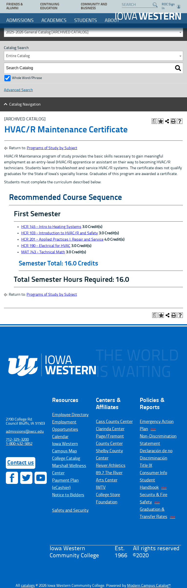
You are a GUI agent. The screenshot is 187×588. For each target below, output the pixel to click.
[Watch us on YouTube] (41, 478)
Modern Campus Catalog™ (148, 586)
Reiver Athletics (110, 465)
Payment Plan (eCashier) (65, 484)
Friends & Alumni (14, 6)
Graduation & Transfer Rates (153, 513)
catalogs (28, 586)
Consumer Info (153, 473)
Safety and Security (70, 510)
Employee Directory (70, 415)
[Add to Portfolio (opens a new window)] (160, 121)
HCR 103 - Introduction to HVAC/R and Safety (59, 233)
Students (85, 20)
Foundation (106, 502)
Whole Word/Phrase (27, 78)
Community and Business (94, 6)
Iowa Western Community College (148, 16)
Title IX (146, 465)
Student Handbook (149, 484)
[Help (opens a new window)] (179, 121)
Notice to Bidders (68, 495)
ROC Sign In (168, 6)
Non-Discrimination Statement (158, 440)
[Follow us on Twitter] (26, 478)
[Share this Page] (167, 121)
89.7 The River (109, 473)
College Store (108, 495)
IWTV (101, 487)
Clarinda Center (110, 429)
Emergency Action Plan (157, 425)
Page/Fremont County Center (110, 440)
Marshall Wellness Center (69, 469)
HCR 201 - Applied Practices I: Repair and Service (62, 240)
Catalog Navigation (25, 105)
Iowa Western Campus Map (65, 447)
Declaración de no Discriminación (156, 455)
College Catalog (66, 458)
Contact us (20, 463)
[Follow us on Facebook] (12, 478)
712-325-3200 (17, 440)
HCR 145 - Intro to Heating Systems (51, 227)
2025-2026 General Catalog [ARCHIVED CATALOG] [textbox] (47, 32)
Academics (53, 20)
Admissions (20, 20)
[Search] (178, 68)
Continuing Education (49, 6)
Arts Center (106, 480)
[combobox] (93, 32)
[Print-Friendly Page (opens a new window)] (173, 121)
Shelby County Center (109, 455)
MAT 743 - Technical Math (43, 252)
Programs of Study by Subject (52, 148)
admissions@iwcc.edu (25, 432)
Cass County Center (114, 422)
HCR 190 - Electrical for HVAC (45, 246)
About (112, 20)
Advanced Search (18, 90)
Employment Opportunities (65, 426)
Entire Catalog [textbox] (18, 56)
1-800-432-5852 (19, 444)
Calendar (60, 437)
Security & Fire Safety (153, 498)
